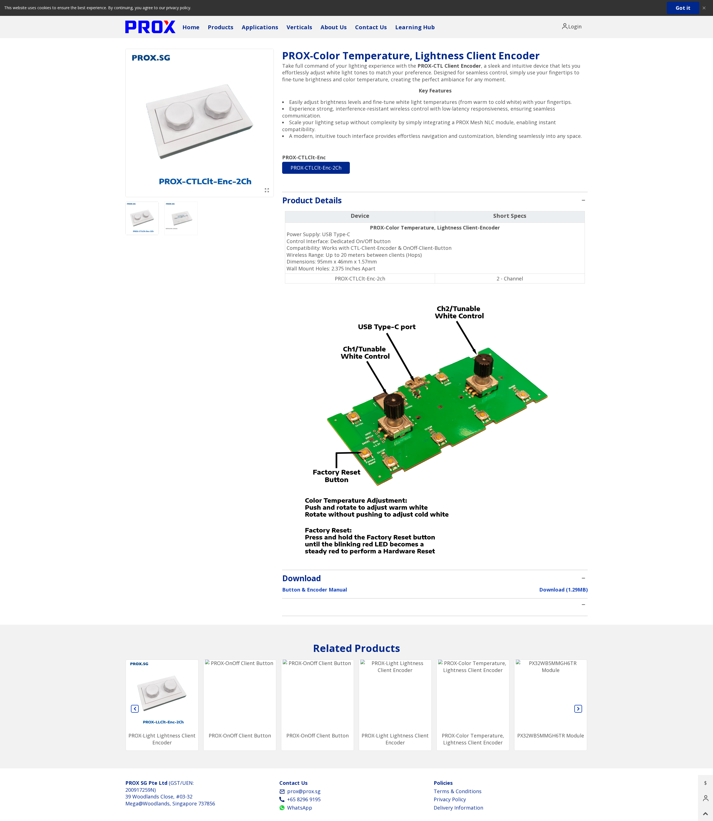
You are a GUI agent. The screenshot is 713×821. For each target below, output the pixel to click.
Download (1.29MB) (563, 589)
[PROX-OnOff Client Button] (240, 694)
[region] (435, 247)
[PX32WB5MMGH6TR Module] (550, 694)
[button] (135, 709)
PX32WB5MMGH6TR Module (550, 735)
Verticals (299, 27)
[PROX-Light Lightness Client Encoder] (162, 694)
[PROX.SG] (150, 27)
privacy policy (178, 7)
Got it (683, 7)
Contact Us (371, 27)
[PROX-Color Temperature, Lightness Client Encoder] (267, 190)
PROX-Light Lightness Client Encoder (162, 739)
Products (220, 27)
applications (260, 27)
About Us (334, 27)
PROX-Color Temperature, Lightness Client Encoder (473, 739)
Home (190, 27)
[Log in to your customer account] (572, 26)
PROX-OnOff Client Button (240, 735)
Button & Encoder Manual (314, 589)
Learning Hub (415, 27)
